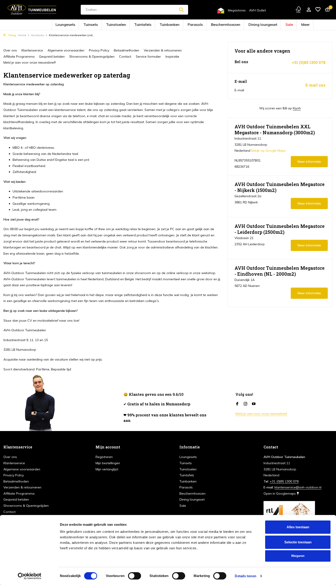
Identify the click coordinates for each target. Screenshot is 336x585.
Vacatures (37, 35)
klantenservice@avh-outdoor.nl (298, 487)
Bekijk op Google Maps (268, 150)
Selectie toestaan (298, 542)
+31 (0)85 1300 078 (308, 62)
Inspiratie (172, 56)
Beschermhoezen (212, 25)
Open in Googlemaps (280, 493)
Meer (269, 25)
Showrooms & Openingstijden (92, 56)
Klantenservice (32, 50)
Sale (257, 25)
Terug (11, 35)
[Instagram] (245, 404)
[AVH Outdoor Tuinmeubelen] (32, 9)
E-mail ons (315, 85)
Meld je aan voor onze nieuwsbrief (261, 414)
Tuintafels (154, 25)
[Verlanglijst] (317, 10)
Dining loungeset (238, 25)
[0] (326, 10)
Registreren (104, 457)
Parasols (191, 25)
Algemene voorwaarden (66, 50)
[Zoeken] (181, 9)
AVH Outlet (257, 10)
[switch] (134, 576)
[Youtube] (254, 404)
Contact (125, 56)
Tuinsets (117, 25)
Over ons (10, 50)
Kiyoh (297, 108)
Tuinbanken (173, 25)
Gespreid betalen (52, 56)
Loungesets (99, 25)
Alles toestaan (298, 527)
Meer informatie (309, 161)
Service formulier (148, 56)
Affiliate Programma (19, 56)
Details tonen (245, 576)
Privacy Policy (99, 50)
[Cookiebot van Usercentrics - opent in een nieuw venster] (30, 576)
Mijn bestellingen (108, 463)
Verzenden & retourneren (163, 50)
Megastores (237, 10)
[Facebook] (237, 404)
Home (22, 35)
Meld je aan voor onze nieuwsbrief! (29, 62)
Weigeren (297, 556)
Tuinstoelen (135, 25)
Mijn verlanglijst (107, 469)
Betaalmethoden (126, 50)
